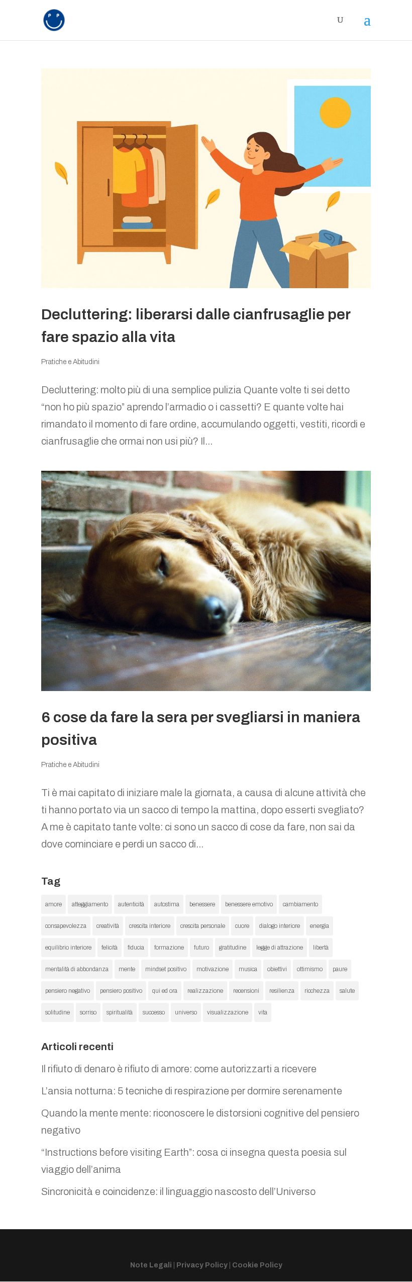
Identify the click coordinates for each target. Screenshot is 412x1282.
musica (248, 969)
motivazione (212, 969)
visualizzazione (227, 1012)
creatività (107, 925)
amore (53, 904)
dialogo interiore (279, 925)
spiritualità (120, 1012)
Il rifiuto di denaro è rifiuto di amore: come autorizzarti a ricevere (179, 1068)
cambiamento (300, 904)
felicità (109, 947)
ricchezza (317, 990)
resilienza (281, 990)
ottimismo (310, 969)
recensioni (246, 990)
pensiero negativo (67, 990)
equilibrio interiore (68, 947)
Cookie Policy (257, 1265)
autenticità (131, 904)
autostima (166, 904)
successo (154, 1012)
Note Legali (151, 1265)
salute (347, 990)
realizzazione (205, 990)
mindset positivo (165, 969)
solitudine (57, 1012)
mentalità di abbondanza (77, 969)
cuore (242, 925)
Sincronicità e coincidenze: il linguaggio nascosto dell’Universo (178, 1191)
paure (340, 969)
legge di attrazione (279, 947)
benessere (202, 904)
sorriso (88, 1012)
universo (186, 1012)
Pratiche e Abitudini (70, 362)
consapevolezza (65, 925)
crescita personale (202, 925)
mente (127, 969)
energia (319, 925)
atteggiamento (90, 904)
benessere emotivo (249, 904)
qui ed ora (164, 990)
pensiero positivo (121, 990)
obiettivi (277, 969)
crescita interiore (149, 925)
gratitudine (232, 947)
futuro (201, 947)
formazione (169, 947)
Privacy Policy (202, 1265)
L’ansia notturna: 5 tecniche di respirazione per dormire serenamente (191, 1090)
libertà (321, 947)
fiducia (136, 947)
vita (262, 1012)
